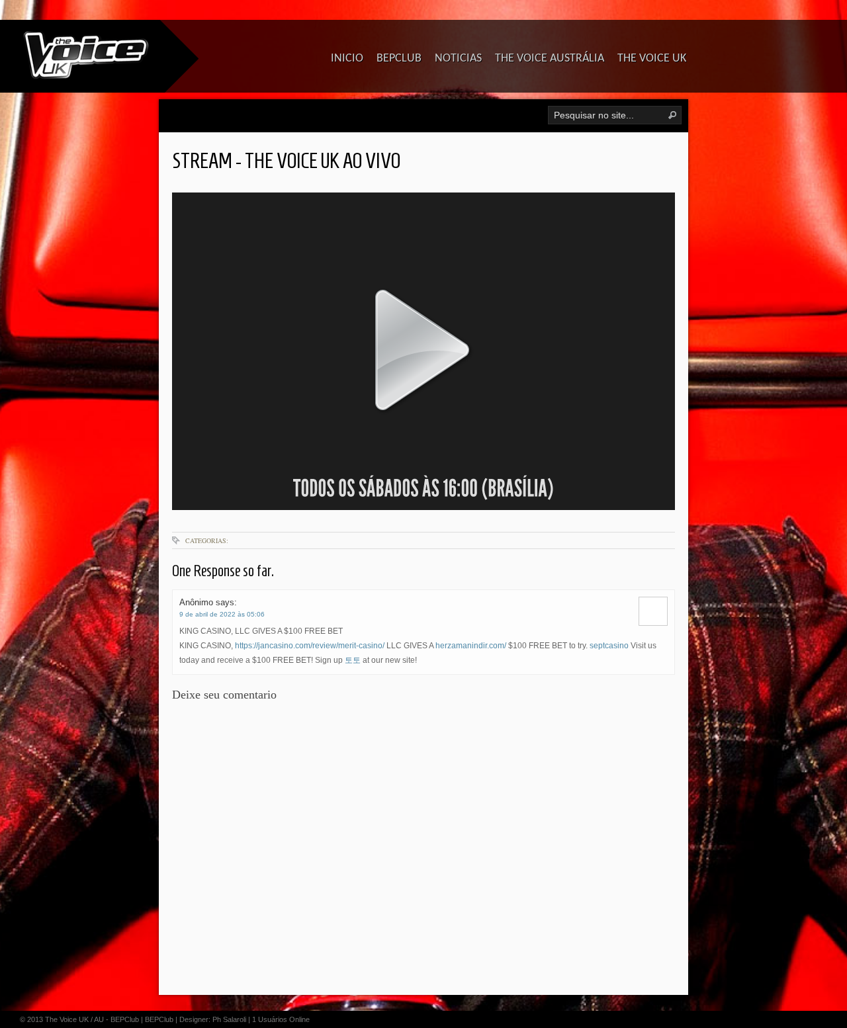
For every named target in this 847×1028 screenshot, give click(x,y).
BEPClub (159, 1019)
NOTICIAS (458, 58)
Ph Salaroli (229, 1019)
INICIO (347, 58)
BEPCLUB (399, 58)
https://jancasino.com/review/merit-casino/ (309, 645)
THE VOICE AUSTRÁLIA (549, 58)
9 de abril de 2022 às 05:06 (222, 614)
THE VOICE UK (651, 58)
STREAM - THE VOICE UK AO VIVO (286, 161)
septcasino (609, 645)
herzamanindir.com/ (470, 645)
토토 (353, 660)
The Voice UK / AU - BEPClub (92, 1019)
